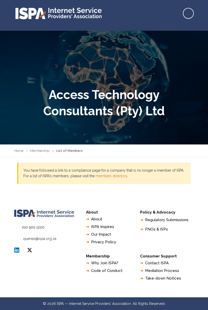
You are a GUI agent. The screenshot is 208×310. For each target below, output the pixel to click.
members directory (111, 176)
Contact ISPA (157, 263)
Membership (39, 151)
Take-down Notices (163, 278)
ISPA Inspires (102, 226)
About (96, 219)
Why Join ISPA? (104, 263)
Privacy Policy (103, 242)
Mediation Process (162, 270)
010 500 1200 (33, 227)
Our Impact (101, 234)
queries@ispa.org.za (39, 239)
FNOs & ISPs (156, 229)
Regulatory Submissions (166, 220)
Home (18, 151)
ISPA (29, 250)
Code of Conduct (107, 270)
